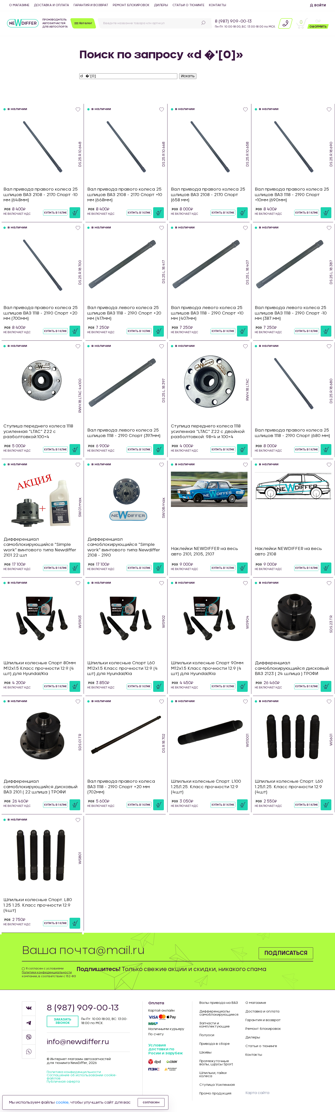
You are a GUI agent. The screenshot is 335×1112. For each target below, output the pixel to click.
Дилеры (161, 5)
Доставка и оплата (51, 5)
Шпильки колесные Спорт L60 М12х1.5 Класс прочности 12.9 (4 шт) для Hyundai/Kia (122, 668)
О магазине (19, 5)
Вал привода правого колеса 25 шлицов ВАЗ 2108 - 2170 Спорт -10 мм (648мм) (40, 194)
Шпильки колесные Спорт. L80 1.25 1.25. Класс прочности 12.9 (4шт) (37, 905)
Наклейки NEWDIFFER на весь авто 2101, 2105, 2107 (204, 551)
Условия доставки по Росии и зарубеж (165, 1049)
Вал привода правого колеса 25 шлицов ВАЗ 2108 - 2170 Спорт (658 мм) (208, 194)
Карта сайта (257, 1093)
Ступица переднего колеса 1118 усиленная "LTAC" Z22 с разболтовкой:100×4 (38, 431)
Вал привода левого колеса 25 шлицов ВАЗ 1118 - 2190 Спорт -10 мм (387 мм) (291, 313)
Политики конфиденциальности (47, 972)
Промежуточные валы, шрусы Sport (216, 1063)
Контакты (217, 5)
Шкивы (205, 1052)
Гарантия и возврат (91, 5)
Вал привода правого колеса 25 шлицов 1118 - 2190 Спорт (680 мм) (292, 433)
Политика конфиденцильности (74, 1072)
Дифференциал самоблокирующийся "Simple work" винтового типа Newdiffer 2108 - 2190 (123, 547)
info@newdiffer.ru (78, 1042)
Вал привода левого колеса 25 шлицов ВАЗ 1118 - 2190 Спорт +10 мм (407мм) (207, 313)
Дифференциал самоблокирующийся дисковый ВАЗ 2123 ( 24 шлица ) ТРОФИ (292, 668)
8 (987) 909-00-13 (233, 21)
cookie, (62, 1102)
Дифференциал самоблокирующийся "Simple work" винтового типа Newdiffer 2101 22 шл (39, 547)
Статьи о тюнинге (188, 5)
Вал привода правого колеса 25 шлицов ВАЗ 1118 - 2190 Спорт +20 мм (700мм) (40, 313)
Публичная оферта (63, 1081)
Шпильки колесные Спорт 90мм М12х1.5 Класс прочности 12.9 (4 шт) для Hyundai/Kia (207, 668)
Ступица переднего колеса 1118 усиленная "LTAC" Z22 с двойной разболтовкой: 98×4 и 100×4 (208, 431)
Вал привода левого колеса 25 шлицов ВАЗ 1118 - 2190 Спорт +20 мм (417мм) (124, 313)
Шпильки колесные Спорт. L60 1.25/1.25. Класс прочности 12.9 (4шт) (289, 787)
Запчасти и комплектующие (214, 1025)
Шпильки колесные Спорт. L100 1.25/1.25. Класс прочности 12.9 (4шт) (206, 787)
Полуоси (206, 1035)
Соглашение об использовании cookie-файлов (82, 1077)
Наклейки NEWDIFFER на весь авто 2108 (288, 551)
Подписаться (285, 953)
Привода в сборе (214, 1044)
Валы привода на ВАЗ (218, 1003)
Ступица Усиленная (217, 1084)
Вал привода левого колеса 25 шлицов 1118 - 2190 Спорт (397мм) (123, 433)
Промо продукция (215, 1093)
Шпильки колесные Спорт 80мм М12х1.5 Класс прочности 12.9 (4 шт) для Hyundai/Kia (39, 668)
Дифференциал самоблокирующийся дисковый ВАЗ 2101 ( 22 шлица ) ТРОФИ (40, 787)
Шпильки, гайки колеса (213, 1074)
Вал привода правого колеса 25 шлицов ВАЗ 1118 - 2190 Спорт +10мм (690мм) (292, 194)
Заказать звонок (62, 1021)
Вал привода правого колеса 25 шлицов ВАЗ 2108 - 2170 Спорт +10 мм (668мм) (124, 194)
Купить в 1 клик (55, 212)
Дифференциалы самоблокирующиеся (218, 1013)
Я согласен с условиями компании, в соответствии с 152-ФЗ (49, 972)
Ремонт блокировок (131, 5)
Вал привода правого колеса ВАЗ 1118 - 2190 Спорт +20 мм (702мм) (121, 787)
